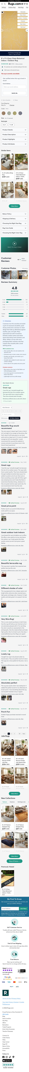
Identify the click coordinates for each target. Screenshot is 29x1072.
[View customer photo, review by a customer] (5, 274)
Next (24, 733)
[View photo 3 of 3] (14, 451)
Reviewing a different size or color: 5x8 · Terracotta (13, 636)
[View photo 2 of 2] (9, 492)
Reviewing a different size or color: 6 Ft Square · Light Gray (14, 513)
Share (16, 100)
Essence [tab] (12, 802)
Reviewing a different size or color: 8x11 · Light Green (14, 601)
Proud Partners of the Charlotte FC (12, 1012)
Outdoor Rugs (12, 7)
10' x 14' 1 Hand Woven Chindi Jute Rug (6, 760)
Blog (3, 1016)
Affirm (4, 1022)
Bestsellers (5, 1025)
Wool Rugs (20, 7)
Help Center (5, 1042)
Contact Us (5, 1035)
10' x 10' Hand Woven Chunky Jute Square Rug (20, 760)
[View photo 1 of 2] (3, 492)
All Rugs (4, 7)
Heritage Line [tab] (21, 802)
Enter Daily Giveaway (8, 1029)
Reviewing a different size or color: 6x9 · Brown (14, 398)
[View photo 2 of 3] (9, 451)
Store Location (6, 1018)
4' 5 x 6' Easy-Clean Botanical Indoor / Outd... (20, 174)
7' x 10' (11, 125)
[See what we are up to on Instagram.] (7, 1057)
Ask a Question (6, 100)
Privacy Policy (4, 913)
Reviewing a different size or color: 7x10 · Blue (12, 694)
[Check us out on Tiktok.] (10, 1057)
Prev (5, 733)
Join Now (23, 908)
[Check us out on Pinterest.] (13, 1057)
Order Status (6, 1037)
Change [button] (12, 105)
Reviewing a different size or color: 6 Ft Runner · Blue (14, 665)
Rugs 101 (4, 1044)
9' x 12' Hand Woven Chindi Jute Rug (20, 788)
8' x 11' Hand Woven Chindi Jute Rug (6, 788)
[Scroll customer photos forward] (25, 274)
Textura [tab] (4, 802)
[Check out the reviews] (8, 1066)
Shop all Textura (14, 861)
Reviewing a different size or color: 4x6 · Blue (12, 545)
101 (19, 733)
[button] (14, 12)
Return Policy (6, 1046)
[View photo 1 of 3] (3, 451)
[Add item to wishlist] (12, 154)
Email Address (6, 83)
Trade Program (6, 1027)
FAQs (3, 1040)
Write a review (19, 64)
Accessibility (5, 1048)
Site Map (5, 1020)
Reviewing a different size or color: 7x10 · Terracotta (14, 447)
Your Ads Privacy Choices (10, 1002)
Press (3, 1050)
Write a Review (15, 418)
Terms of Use (6, 998)
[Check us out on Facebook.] (3, 1057)
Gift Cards (5, 1014)
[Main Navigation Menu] (2, 4)
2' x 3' (4, 125)
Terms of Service (21, 914)
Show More (14, 206)
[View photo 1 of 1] (3, 518)
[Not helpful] (27, 497)
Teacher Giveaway (7, 1031)
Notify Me (14, 93)
